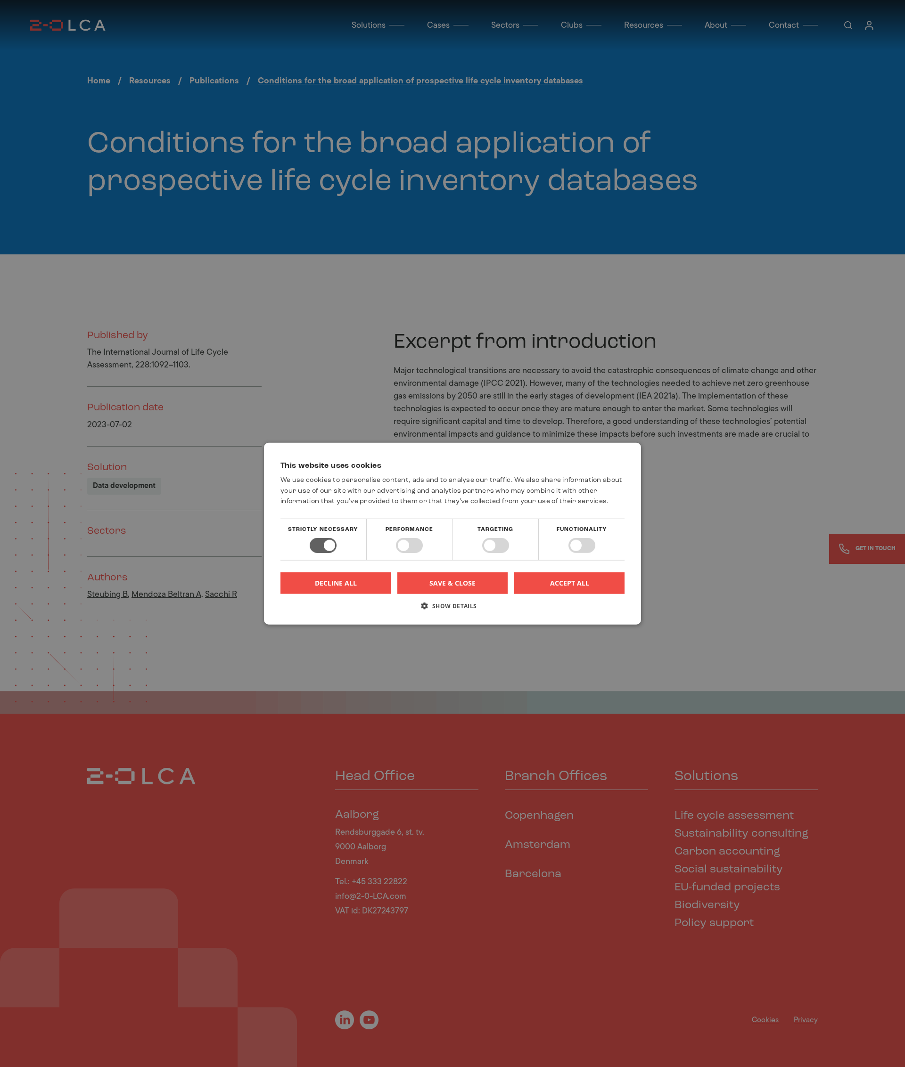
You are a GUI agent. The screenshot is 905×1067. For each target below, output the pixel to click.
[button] (452, 609)
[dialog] (452, 533)
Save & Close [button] (452, 582)
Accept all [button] (569, 582)
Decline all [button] (336, 582)
